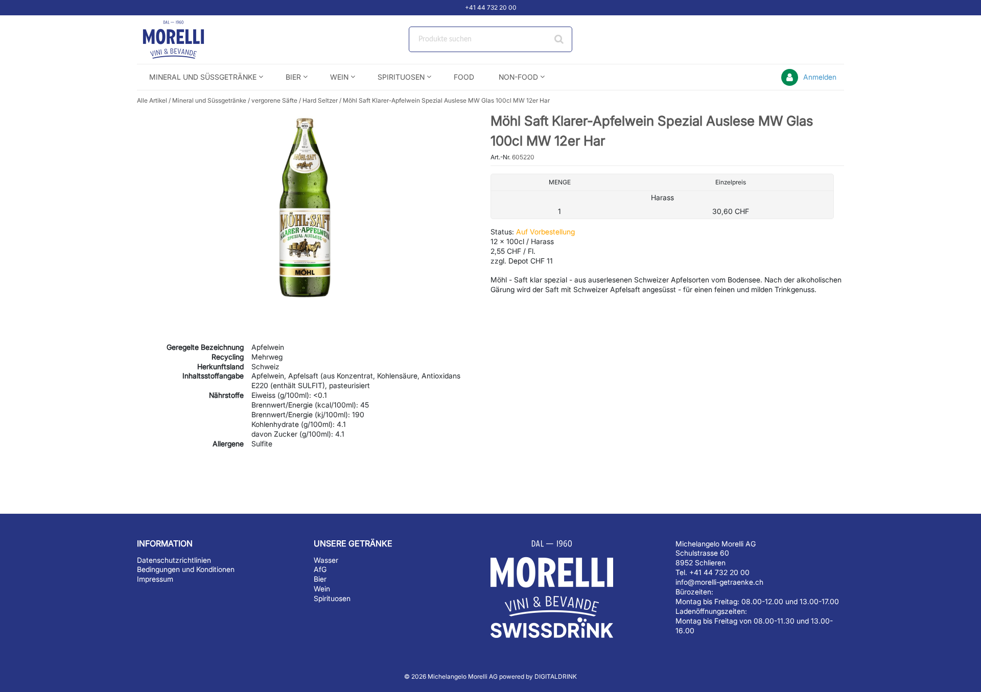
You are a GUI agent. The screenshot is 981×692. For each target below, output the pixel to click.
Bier (320, 579)
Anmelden (819, 77)
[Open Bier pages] (309, 76)
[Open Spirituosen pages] (433, 76)
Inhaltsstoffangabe (213, 375)
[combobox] (490, 39)
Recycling (228, 356)
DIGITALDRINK (555, 676)
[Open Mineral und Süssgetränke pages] (264, 76)
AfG (320, 569)
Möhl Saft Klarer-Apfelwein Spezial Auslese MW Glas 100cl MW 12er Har (446, 100)
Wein (322, 588)
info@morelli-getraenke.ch (719, 582)
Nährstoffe (226, 395)
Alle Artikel (152, 100)
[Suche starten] (559, 39)
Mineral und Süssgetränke (209, 100)
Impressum (155, 579)
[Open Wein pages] (356, 76)
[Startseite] (185, 39)
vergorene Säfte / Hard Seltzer (294, 100)
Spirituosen (332, 598)
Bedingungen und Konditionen (186, 569)
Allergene (228, 443)
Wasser (326, 560)
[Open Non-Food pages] (546, 76)
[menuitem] (205, 76)
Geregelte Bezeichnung (205, 347)
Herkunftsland (220, 366)
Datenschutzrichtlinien (174, 560)
